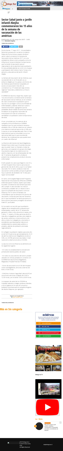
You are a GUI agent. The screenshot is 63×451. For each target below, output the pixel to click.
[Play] (47, 407)
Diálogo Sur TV (39, 374)
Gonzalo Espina (10, 41)
